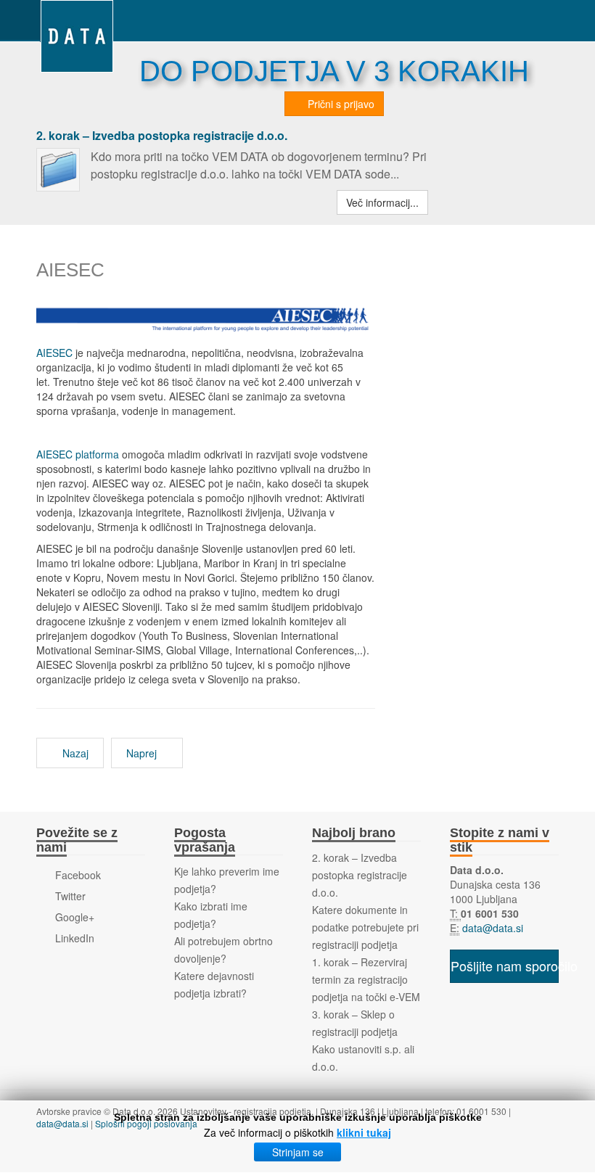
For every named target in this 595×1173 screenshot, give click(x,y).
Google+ (73, 917)
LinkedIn (73, 938)
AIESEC (54, 352)
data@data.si (491, 928)
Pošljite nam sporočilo (505, 965)
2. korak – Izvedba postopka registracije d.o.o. (161, 135)
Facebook (76, 875)
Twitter (69, 896)
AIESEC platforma (77, 454)
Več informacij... (382, 202)
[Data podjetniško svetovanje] (77, 20)
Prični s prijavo (339, 103)
